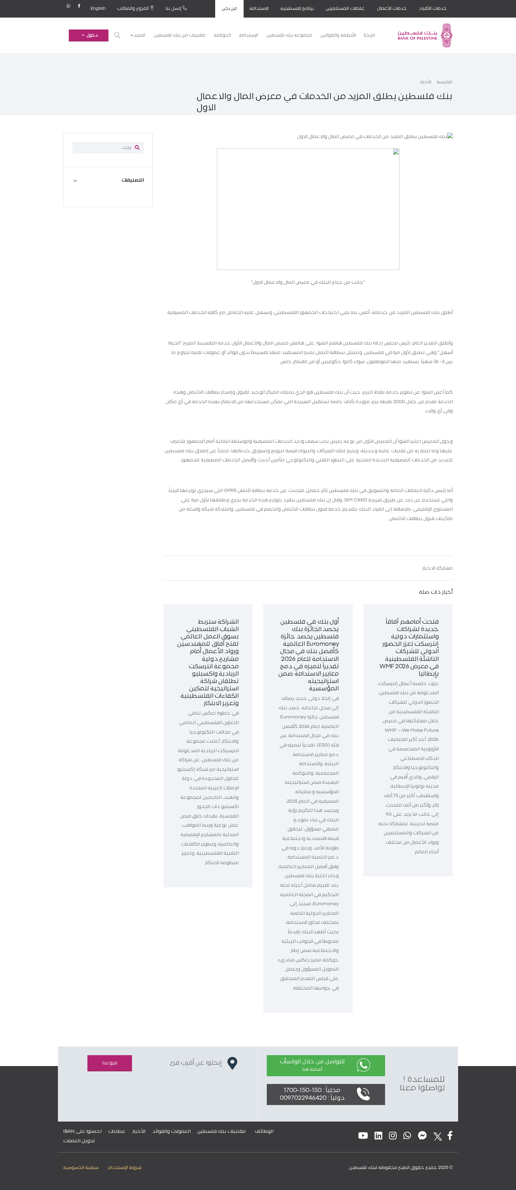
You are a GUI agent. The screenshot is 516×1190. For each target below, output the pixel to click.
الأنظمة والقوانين (338, 35)
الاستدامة (259, 9)
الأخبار (425, 82)
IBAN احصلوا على (82, 1131)
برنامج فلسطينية (297, 9)
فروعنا (109, 1063)
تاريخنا (369, 35)
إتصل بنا (174, 9)
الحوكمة (222, 35)
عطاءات (117, 1131)
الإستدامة (248, 35)
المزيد (139, 35)
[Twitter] (436, 1136)
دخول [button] (92, 35)
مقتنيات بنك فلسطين (221, 1131)
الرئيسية (444, 82)
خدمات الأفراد (433, 9)
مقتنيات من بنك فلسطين (179, 35)
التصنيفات (132, 180)
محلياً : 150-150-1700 (312, 1090)
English (98, 9)
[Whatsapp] (68, 9)
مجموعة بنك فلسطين (289, 35)
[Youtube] (363, 1136)
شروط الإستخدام (124, 1168)
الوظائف (264, 1131)
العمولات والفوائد (171, 1131)
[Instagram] (393, 1136)
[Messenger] (422, 1136)
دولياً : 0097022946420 (312, 1098)
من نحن (229, 9)
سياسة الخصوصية (81, 1168)
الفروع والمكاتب (133, 9)
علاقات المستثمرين (345, 9)
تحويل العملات (79, 1141)
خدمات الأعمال (392, 9)
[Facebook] (79, 9)
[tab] (108, 180)
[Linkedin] (378, 1136)
